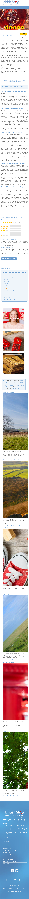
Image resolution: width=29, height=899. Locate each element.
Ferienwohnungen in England (13, 383)
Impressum (18, 891)
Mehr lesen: (11, 457)
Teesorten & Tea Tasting (9, 299)
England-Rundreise (16, 388)
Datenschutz (11, 891)
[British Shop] (10, 5)
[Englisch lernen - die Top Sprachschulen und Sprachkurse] (13, 318)
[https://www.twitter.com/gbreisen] (17, 871)
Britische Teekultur (8, 297)
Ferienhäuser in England (17, 382)
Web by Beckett (21, 888)
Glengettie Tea (7, 285)
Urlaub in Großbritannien (10, 662)
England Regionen (8, 731)
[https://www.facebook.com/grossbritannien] (12, 871)
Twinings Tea (7, 274)
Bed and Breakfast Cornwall (9, 861)
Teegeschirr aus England (10, 290)
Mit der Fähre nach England (9, 850)
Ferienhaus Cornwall (7, 846)
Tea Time (6, 295)
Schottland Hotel (7, 854)
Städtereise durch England (9, 848)
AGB (12, 890)
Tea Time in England (6, 271)
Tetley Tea (6, 279)
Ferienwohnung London (8, 859)
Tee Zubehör (7, 292)
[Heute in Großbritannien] (13, 363)
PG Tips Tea (6, 276)
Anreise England (7, 594)
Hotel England (6, 863)
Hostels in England (9, 385)
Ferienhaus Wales (7, 852)
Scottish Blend (7, 283)
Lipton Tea (6, 286)
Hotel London (6, 865)
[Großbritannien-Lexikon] (13, 341)
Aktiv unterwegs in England (11, 460)
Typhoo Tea (6, 281)
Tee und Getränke (8, 294)
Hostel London (6, 841)
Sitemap (7, 890)
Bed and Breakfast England (9, 843)
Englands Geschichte (9, 392)
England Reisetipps (8, 528)
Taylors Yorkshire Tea (9, 277)
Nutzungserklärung (18, 890)
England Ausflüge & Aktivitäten (10, 857)
